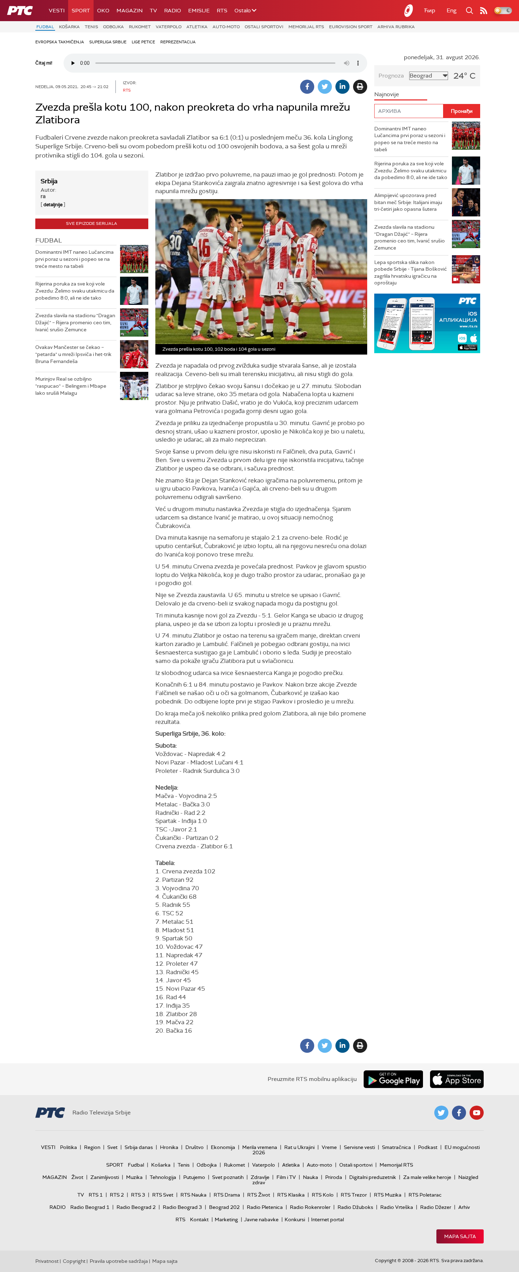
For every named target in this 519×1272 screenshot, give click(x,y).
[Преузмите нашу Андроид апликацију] (393, 1079)
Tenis (91, 27)
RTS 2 (117, 1195)
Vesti (57, 10)
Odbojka (113, 27)
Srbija (49, 181)
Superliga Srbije (107, 41)
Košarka (69, 27)
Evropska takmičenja (59, 41)
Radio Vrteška (396, 1207)
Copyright (74, 1261)
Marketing (226, 1219)
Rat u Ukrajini (299, 1147)
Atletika (197, 27)
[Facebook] (307, 87)
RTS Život (258, 1195)
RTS (222, 10)
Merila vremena (259, 1147)
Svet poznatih (228, 1177)
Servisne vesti (359, 1147)
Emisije (199, 10)
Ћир (429, 10)
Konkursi (295, 1219)
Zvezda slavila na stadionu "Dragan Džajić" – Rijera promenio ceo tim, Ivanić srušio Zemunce (75, 322)
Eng (452, 10)
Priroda (333, 1177)
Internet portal (327, 1219)
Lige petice (143, 41)
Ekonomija (223, 1147)
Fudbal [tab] (48, 240)
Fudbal (45, 27)
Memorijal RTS (306, 27)
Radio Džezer (435, 1207)
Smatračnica (396, 1147)
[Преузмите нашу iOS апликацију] (457, 1079)
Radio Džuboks (355, 1207)
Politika (68, 1147)
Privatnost (47, 1261)
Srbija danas (139, 1147)
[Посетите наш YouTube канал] (477, 1113)
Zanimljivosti (104, 1177)
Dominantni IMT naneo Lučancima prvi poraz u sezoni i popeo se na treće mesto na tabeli (74, 259)
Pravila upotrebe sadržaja (119, 1261)
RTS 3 (138, 1195)
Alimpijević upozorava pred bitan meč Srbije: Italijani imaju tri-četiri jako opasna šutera (408, 202)
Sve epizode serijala (91, 223)
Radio (172, 10)
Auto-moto (226, 27)
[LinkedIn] (342, 87)
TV (153, 10)
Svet (112, 1147)
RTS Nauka (193, 1195)
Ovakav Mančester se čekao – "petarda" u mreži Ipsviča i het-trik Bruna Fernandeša (73, 354)
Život (77, 1177)
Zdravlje (260, 1177)
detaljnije (52, 205)
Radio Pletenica (265, 1207)
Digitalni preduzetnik (372, 1177)
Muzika (134, 1177)
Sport (81, 10)
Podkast (427, 1147)
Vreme (329, 1147)
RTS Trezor (354, 1195)
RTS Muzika (387, 1195)
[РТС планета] (409, 10)
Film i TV (286, 1177)
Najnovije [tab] (386, 94)
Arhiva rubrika (396, 27)
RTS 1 (96, 1195)
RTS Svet (162, 1195)
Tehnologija (163, 1177)
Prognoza (391, 75)
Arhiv (464, 1207)
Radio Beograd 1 (89, 1207)
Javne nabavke (261, 1219)
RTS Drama (227, 1195)
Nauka (310, 1177)
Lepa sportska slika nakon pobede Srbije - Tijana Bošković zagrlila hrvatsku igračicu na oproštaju (410, 272)
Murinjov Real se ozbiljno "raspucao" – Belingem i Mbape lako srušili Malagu (70, 386)
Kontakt (199, 1219)
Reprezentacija (178, 41)
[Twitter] (325, 87)
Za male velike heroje (427, 1177)
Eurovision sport (350, 27)
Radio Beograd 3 (182, 1207)
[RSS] (484, 10)
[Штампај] (360, 87)
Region (92, 1147)
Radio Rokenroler (310, 1207)
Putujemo (194, 1177)
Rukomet (140, 27)
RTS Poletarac (425, 1195)
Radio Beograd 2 (136, 1207)
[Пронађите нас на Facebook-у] (459, 1113)
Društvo (194, 1147)
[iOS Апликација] (427, 323)
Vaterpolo (168, 27)
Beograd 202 (224, 1207)
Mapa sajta (460, 1236)
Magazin (130, 10)
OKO (103, 10)
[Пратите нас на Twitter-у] (441, 1113)
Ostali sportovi (264, 27)
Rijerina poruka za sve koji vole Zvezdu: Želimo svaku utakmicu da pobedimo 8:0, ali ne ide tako (74, 291)
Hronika (169, 1147)
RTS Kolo (323, 1195)
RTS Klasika (291, 1195)
